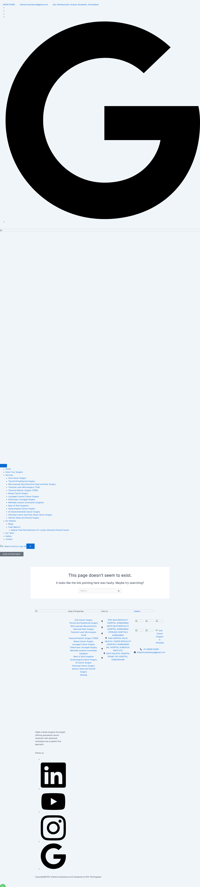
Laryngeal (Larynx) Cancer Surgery (23, 496)
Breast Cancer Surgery (18, 493)
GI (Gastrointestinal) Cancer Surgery (24, 512)
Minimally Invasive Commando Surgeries (26, 502)
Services (9, 475)
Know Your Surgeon (14, 472)
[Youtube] (53, 812)
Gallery (9, 536)
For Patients (11, 521)
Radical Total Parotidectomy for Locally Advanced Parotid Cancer (40, 530)
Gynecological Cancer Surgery (21, 508)
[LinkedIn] (53, 789)
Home (8, 469)
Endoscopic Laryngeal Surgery (21, 499)
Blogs (10, 524)
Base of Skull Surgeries (18, 505)
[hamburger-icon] (3, 465)
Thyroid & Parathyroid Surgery (21, 481)
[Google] (103, 221)
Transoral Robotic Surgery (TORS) (23, 490)
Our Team (10, 533)
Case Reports (14, 527)
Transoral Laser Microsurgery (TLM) (24, 487)
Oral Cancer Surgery (17, 478)
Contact (9, 539)
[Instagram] (53, 841)
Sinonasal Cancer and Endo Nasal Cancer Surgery (30, 515)
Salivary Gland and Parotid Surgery (23, 518)
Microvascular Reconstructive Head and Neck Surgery (32, 484)
